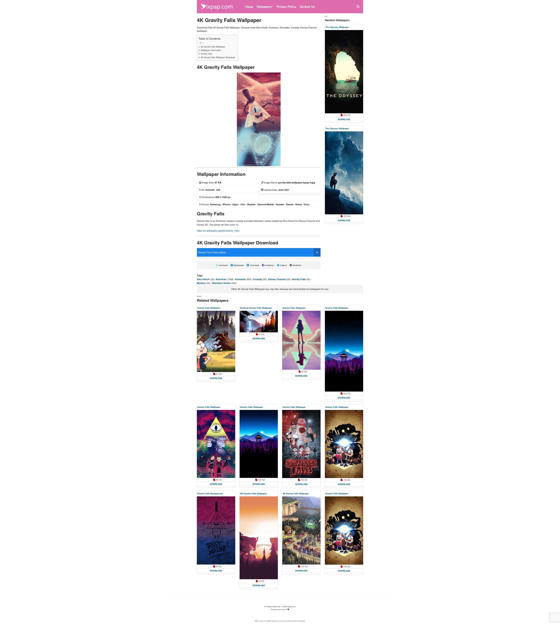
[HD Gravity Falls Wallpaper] (259, 537)
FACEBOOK (269, 265)
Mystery (201, 283)
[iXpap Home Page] (217, 6)
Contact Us (307, 6)
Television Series (221, 283)
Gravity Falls (206, 53)
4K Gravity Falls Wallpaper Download (218, 57)
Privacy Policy (286, 6)
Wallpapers (264, 6)
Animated (240, 279)
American (221, 279)
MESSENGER (238, 265)
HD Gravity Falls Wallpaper (253, 493)
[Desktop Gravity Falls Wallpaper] (259, 321)
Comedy (258, 279)
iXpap (249, 6)
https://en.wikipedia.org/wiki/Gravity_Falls (218, 230)
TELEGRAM (254, 265)
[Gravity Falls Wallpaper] (216, 341)
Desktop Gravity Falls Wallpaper (256, 307)
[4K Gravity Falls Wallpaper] (259, 119)
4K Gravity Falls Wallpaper (213, 46)
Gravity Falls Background (210, 493)
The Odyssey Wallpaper (337, 27)
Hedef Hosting (272, 620)
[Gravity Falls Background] (216, 530)
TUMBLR (283, 265)
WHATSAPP (223, 265)
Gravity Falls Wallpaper (208, 307)
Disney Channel (277, 279)
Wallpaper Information (211, 50)
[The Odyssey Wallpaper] (344, 71)
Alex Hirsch (203, 279)
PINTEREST (296, 265)
